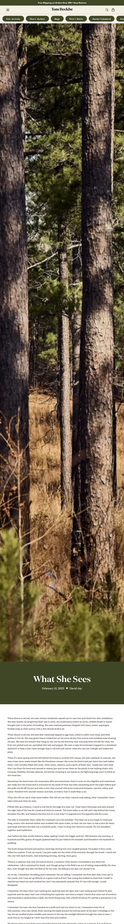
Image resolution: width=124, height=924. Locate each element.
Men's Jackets (37, 18)
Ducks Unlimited (102, 18)
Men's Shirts (76, 18)
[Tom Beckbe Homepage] (62, 10)
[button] (9, 9)
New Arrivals (13, 18)
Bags (57, 18)
